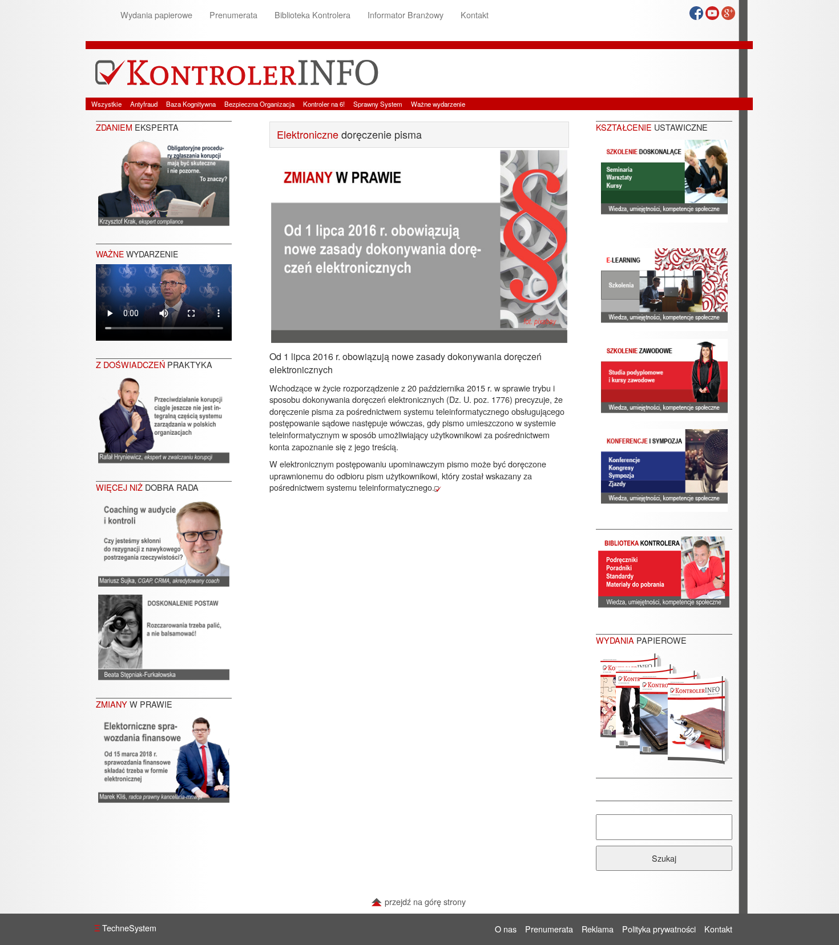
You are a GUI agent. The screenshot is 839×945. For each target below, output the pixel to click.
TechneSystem (125, 928)
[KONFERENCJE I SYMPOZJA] (664, 469)
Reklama (598, 929)
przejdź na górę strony (424, 901)
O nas (506, 929)
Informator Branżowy (405, 15)
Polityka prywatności (659, 929)
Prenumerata (233, 15)
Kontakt (475, 15)
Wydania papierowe (156, 15)
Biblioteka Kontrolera (312, 15)
